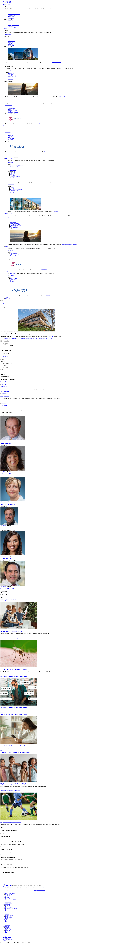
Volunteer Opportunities (12, 109)
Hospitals (9, 37)
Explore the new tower (56, 62)
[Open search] (0, 155)
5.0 (1, 440)
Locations (5, 28)
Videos (6, 913)
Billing (6, 906)
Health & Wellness (6, 911)
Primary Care (10, 20)
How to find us (3, 338)
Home (4, 303)
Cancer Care (10, 21)
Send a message (8, 132)
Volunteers (7, 921)
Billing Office (10, 74)
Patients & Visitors (6, 64)
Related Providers (26, 338)
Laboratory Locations (12, 45)
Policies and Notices (7, 934)
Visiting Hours (10, 79)
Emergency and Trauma (10, 931)
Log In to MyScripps (7, 2)
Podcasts (7, 914)
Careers (6, 297)
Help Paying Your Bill (12, 75)
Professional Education (12, 110)
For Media (7, 922)
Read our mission (8, 105)
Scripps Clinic (10, 38)
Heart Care (10, 22)
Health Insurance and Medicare (14, 77)
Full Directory (10, 139)
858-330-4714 (5, 348)
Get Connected (6, 886)
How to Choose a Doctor (12, 15)
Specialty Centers (11, 42)
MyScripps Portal (8, 907)
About (4, 98)
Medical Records (11, 73)
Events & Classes (8, 916)
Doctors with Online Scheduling (14, 14)
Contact (4, 125)
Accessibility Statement (7, 939)
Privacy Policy (6, 935)
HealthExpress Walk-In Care (13, 25)
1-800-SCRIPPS (10, 129)
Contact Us (5, 884)
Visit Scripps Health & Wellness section (66, 96)
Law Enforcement (11, 138)
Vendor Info (10, 140)
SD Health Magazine (9, 915)
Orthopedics (10, 23)
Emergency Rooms (11, 41)
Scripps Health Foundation (39, 890)
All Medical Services (12, 27)
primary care (51, 336)
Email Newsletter (8, 917)
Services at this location (18, 338)
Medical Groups (11, 16)
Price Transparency (6, 938)
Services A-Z (7, 927)
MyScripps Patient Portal (12, 76)
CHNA (4, 940)
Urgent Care (10, 26)
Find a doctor (7, 10)
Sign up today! (46, 887)
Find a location (8, 34)
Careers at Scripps (11, 108)
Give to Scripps (8, 298)
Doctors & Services (6, 4)
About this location (10, 338)
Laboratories (7, 932)
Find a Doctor (5, 892)
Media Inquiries (11, 137)
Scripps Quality (11, 18)
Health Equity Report (7, 1)
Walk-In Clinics (11, 44)
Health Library (8, 918)
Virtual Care (10, 17)
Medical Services (6, 926)
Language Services (11, 80)
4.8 (1, 525)
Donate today (41, 123)
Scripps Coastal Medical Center (14, 39)
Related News (32, 338)
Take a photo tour (48, 338)
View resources (8, 70)
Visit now (45, 151)
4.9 (1, 556)
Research (9, 111)
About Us (5, 919)
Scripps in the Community (13, 112)
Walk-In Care (8, 929)
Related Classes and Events (40, 338)
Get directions (55, 211)
